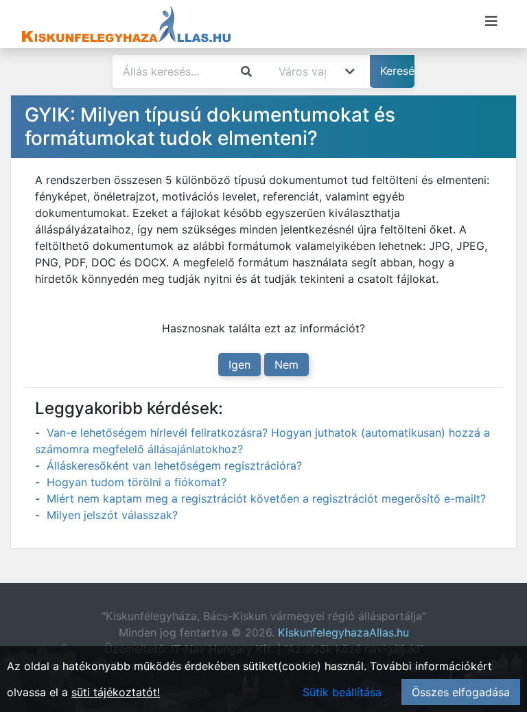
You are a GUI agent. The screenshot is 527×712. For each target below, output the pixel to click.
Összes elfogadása (461, 692)
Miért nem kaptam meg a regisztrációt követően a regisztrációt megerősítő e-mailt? (266, 498)
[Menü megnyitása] (491, 21)
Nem (286, 364)
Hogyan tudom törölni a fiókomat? (136, 482)
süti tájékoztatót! (115, 692)
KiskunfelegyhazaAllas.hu (343, 632)
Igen (239, 364)
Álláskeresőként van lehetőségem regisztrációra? (174, 465)
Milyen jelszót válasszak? (112, 515)
